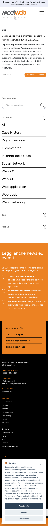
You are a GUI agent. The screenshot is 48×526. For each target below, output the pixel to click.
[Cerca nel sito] (42, 105)
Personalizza (24, 519)
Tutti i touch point (15, 334)
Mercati (4, 419)
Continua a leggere (35, 75)
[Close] (40, 464)
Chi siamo (5, 429)
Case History (11, 132)
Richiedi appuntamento (18, 340)
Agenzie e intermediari (10, 446)
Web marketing (13, 202)
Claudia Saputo (19, 40)
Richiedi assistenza (15, 347)
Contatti (5, 443)
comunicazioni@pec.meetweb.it (14, 384)
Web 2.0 (8, 171)
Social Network (13, 163)
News (4, 436)
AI (3, 125)
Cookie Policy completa (31, 499)
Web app (5, 405)
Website (5, 409)
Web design (11, 195)
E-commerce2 (7, 402)
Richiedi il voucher (30, 5)
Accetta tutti (24, 506)
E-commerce (11, 148)
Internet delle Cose (16, 156)
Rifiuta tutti (24, 512)
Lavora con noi (7, 432)
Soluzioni (5, 422)
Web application (14, 187)
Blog (3, 439)
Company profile (14, 328)
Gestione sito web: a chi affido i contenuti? (23, 36)
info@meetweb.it (8, 381)
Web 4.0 (8, 179)
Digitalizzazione (13, 140)
